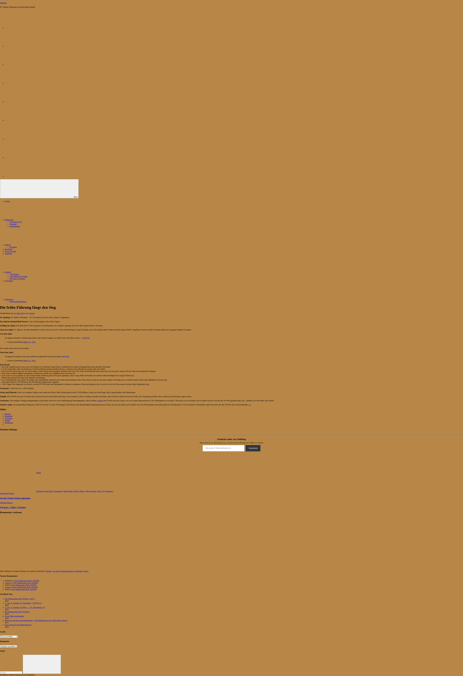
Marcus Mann (79, 491)
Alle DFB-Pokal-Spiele (18, 276)
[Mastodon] (23, 46)
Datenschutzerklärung (18, 302)
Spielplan (8, 254)
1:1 (250, 405)
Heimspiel (40, 491)
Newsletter (9, 281)
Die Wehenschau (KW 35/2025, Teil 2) (20, 599)
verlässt (100, 401)
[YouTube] (23, 176)
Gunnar (31, 313)
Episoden (13, 247)
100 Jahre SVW (16, 222)
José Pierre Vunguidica (53, 491)
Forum (7, 201)
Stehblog (3, 3)
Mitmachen (9, 220)
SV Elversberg (107, 491)
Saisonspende (15, 226)
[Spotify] (23, 157)
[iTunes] (23, 139)
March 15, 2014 (29, 342)
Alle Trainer (14, 274)
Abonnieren (253, 448)
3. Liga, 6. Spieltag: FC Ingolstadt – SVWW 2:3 (23, 603)
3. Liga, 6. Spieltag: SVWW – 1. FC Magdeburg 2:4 (25, 607)
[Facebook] (23, 120)
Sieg (99, 491)
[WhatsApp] (23, 65)
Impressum (9, 299)
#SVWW (86, 338)
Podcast (8, 245)
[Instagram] (23, 102)
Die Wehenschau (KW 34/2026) (27, 581)
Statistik (8, 272)
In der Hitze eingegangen (14, 616)
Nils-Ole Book (91, 491)
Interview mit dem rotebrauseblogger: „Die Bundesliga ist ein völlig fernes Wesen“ (36, 620)
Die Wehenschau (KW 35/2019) (17, 612)
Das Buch (8, 249)
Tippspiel (13, 224)
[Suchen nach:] (11, 672)
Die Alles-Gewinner (17, 279)
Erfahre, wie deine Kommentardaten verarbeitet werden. (67, 571)
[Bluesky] (23, 28)
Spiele (38, 473)
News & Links (10, 251)
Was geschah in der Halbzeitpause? (18, 625)
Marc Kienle (68, 491)
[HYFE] (23, 83)
